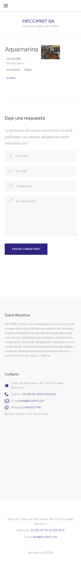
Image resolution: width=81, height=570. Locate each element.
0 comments (13, 69)
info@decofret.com (32, 400)
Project (28, 69)
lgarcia (21, 63)
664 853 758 (32, 407)
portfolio (11, 78)
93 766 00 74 (31, 394)
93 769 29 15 (48, 394)
